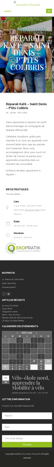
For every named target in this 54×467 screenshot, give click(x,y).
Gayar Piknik (7, 309)
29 (20, 340)
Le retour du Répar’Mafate (13, 321)
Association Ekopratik (31, 454)
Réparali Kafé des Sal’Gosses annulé (17, 318)
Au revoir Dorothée (10, 306)
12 (20, 350)
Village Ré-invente (9, 312)
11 (13, 350)
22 (41, 356)
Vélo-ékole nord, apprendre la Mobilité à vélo (30, 382)
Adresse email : (8, 432)
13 (27, 350)
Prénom (5, 410)
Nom (4, 421)
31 (34, 340)
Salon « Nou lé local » (11, 315)
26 (20, 361)
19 (20, 356)
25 (13, 361)
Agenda (7, 11)
